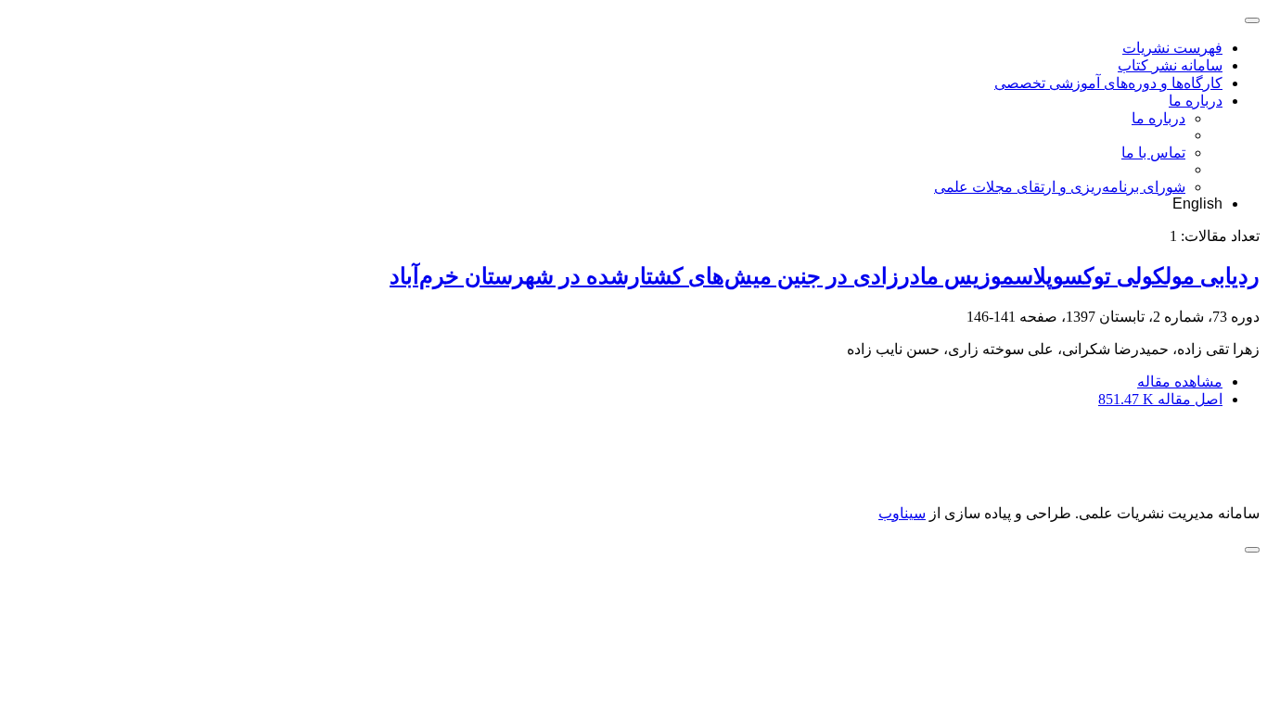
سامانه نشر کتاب (1170, 65)
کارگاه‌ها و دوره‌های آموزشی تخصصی (1108, 83)
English (1197, 203)
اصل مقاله (1160, 399)
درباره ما (1195, 100)
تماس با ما (1153, 152)
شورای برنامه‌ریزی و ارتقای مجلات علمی (1059, 187)
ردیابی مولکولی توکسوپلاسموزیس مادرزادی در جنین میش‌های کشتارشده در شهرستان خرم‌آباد (825, 276)
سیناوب (902, 513)
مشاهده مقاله (1179, 381)
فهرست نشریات (1172, 48)
